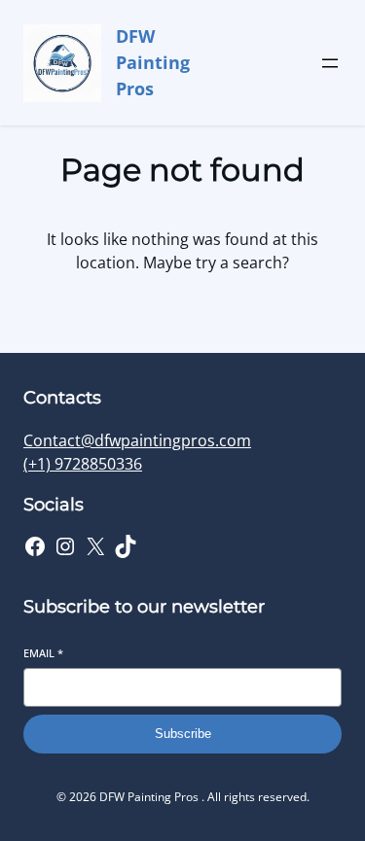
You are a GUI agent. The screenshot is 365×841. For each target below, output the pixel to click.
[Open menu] (330, 63)
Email (43, 653)
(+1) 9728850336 (82, 463)
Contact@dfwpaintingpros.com (137, 440)
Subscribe (183, 733)
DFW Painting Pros (153, 62)
